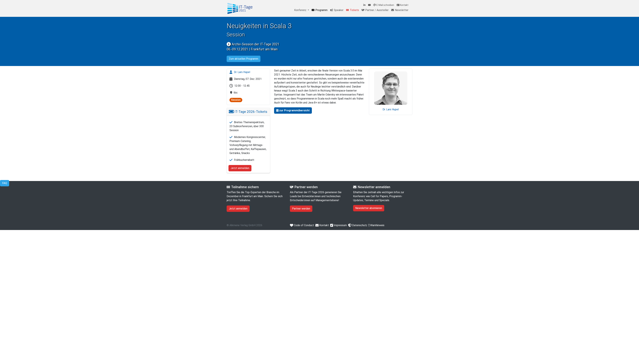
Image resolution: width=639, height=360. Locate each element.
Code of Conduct (303, 225)
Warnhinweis (376, 225)
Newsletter (401, 10)
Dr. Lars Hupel (241, 72)
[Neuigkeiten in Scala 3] (240, 8)
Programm (321, 10)
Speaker (338, 10)
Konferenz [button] (300, 10)
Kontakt (403, 5)
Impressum (340, 225)
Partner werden (301, 208)
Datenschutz (359, 225)
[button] (293, 110)
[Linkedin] (364, 5)
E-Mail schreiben (385, 5)
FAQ (4, 183)
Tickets (354, 10)
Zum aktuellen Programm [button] (243, 58)
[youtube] (369, 5)
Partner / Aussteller (377, 10)
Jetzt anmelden (240, 168)
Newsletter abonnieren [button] (368, 208)
